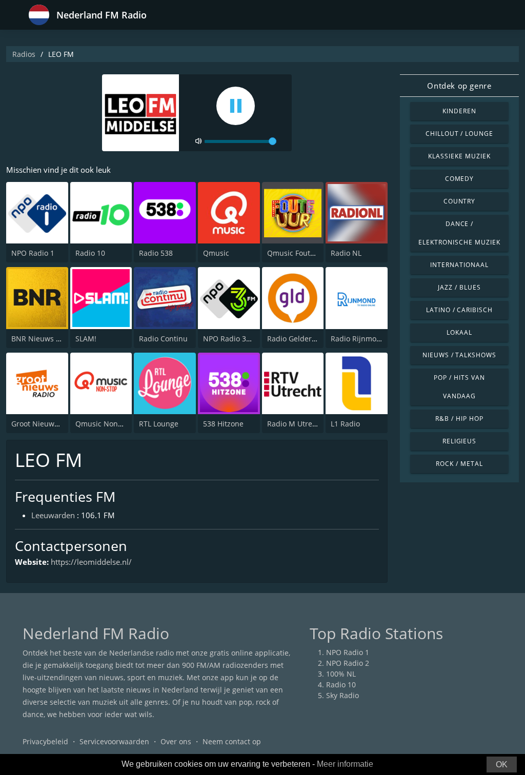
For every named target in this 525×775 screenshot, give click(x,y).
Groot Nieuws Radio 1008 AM (61, 424)
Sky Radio (342, 695)
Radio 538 (156, 253)
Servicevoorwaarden (114, 741)
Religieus (459, 441)
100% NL (341, 674)
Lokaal (459, 332)
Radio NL (346, 253)
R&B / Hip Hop (459, 418)
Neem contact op (232, 741)
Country (459, 201)
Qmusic (216, 253)
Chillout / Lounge (459, 133)
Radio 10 (90, 253)
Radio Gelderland (297, 338)
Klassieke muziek (459, 156)
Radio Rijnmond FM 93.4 (372, 338)
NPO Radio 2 (347, 663)
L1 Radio (345, 424)
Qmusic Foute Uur (298, 253)
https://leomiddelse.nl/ (91, 562)
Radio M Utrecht (295, 424)
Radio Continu (163, 338)
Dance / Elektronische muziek (459, 233)
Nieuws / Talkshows (459, 355)
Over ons (175, 741)
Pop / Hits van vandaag (459, 386)
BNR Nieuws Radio (43, 338)
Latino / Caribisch (459, 309)
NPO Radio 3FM (229, 338)
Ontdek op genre (459, 85)
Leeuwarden (53, 515)
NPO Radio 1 (32, 253)
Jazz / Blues (459, 287)
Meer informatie (345, 764)
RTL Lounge (158, 424)
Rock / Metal (459, 463)
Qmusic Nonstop (104, 424)
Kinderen (459, 111)
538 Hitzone (223, 424)
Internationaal (459, 264)
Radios (23, 54)
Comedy (459, 178)
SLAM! (85, 338)
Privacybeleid (45, 741)
